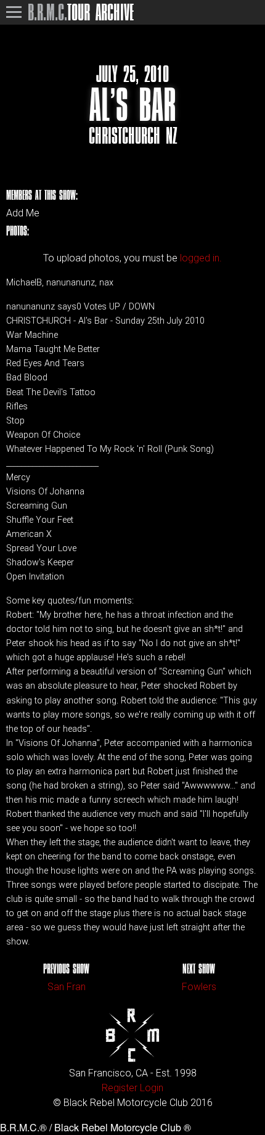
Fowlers (199, 987)
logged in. (201, 258)
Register (119, 1088)
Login (151, 1088)
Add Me (22, 213)
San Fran (66, 987)
